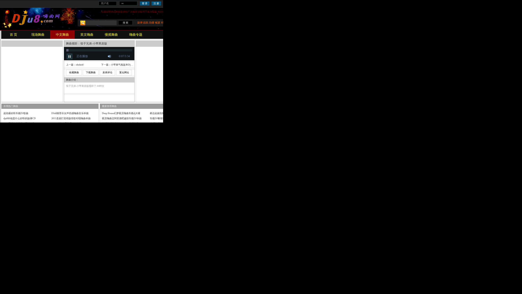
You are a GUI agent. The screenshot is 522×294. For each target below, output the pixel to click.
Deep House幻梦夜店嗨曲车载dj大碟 (121, 113)
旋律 (140, 22)
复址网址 (124, 72)
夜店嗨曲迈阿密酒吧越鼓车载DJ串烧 (122, 118)
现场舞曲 (37, 34)
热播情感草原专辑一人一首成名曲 (120, 123)
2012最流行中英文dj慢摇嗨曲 (19, 123)
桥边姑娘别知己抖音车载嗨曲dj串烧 (169, 113)
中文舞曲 (62, 34)
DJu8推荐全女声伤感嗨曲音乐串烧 (69, 113)
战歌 (145, 22)
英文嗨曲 (86, 34)
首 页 (13, 34)
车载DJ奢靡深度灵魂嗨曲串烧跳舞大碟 (171, 118)
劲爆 (151, 22)
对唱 (163, 22)
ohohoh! (80, 64)
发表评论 (107, 72)
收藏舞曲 (74, 72)
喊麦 (157, 22)
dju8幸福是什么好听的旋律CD (19, 118)
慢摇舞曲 (111, 34)
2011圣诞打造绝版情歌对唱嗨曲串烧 (71, 118)
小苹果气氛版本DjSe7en (123, 64)
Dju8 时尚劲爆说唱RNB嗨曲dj (67, 123)
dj (114, 11)
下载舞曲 (91, 72)
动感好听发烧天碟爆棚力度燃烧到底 (169, 123)
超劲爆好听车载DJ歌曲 (15, 113)
